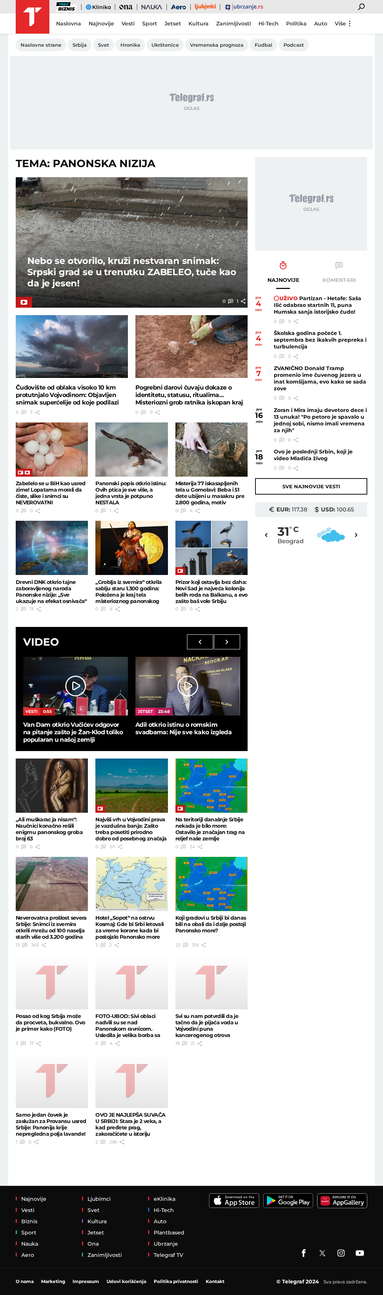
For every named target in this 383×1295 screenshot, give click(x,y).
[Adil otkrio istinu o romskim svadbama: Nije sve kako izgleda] (187, 686)
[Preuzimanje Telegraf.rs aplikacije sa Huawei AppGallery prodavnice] (342, 1200)
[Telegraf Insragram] (341, 1253)
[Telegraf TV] (359, 1253)
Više (340, 23)
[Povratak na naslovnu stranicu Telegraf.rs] (32, 17)
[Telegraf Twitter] (322, 1253)
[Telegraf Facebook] (303, 1253)
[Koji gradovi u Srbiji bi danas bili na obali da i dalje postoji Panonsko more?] (211, 884)
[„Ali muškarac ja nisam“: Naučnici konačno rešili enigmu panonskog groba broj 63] (52, 786)
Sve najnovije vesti (311, 486)
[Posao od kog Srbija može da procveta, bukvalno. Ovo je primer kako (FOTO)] (52, 982)
